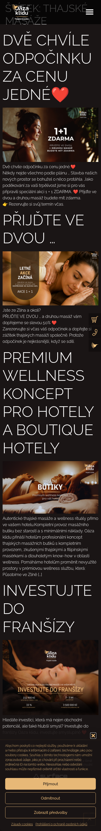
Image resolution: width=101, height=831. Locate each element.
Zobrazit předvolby (50, 812)
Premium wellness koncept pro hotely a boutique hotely (48, 403)
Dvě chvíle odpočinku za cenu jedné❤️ (47, 67)
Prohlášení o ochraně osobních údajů (61, 824)
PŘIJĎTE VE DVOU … (43, 229)
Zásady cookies (22, 824)
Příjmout (50, 784)
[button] (93, 735)
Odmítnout (50, 798)
